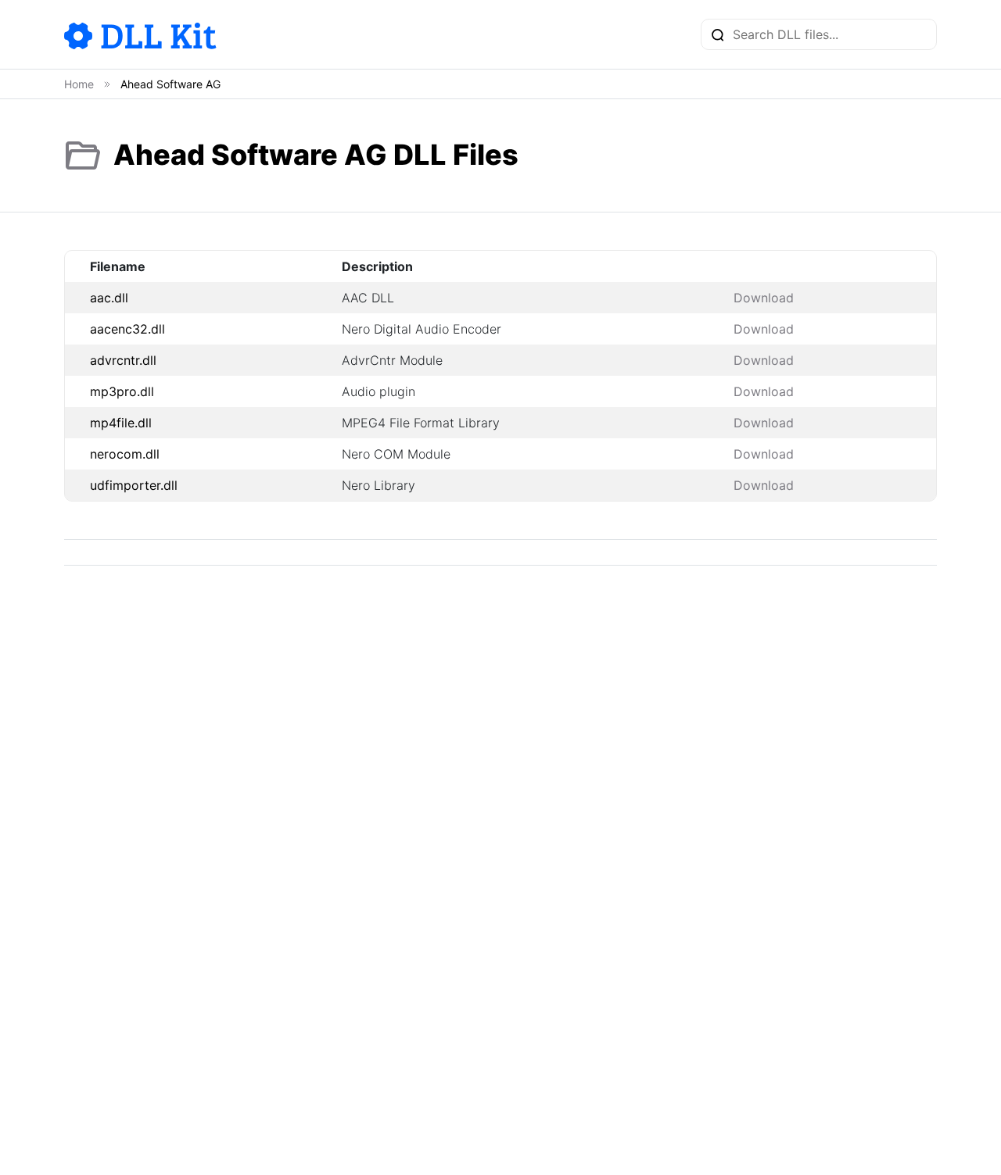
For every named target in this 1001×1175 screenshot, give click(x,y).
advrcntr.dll (123, 360)
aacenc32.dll (127, 329)
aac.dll (109, 297)
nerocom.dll (125, 454)
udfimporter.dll (134, 485)
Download (764, 297)
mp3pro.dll (122, 391)
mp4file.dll (121, 422)
